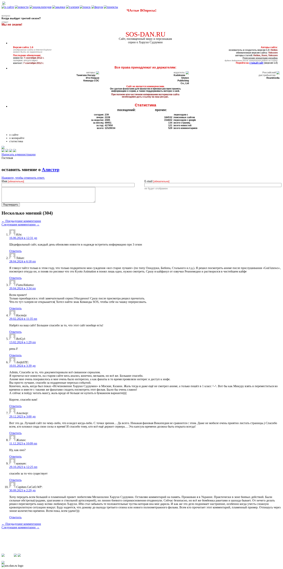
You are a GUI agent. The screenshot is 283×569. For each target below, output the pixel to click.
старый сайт (256, 63)
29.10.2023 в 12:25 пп (23, 467)
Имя (13, 181)
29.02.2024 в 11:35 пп (23, 318)
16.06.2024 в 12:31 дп (23, 238)
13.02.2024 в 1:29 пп (22, 342)
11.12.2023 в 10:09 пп (23, 443)
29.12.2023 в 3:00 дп (22, 416)
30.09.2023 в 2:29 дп (22, 490)
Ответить (15, 251)
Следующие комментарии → (20, 224)
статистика (16, 141)
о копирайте (16, 138)
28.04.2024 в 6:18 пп (22, 261)
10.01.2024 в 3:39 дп (22, 365)
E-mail (156, 181)
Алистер (50, 169)
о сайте (13, 134)
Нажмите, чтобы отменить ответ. (23, 177)
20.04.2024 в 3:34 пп (22, 288)
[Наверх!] (3, 563)
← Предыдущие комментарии (21, 221)
